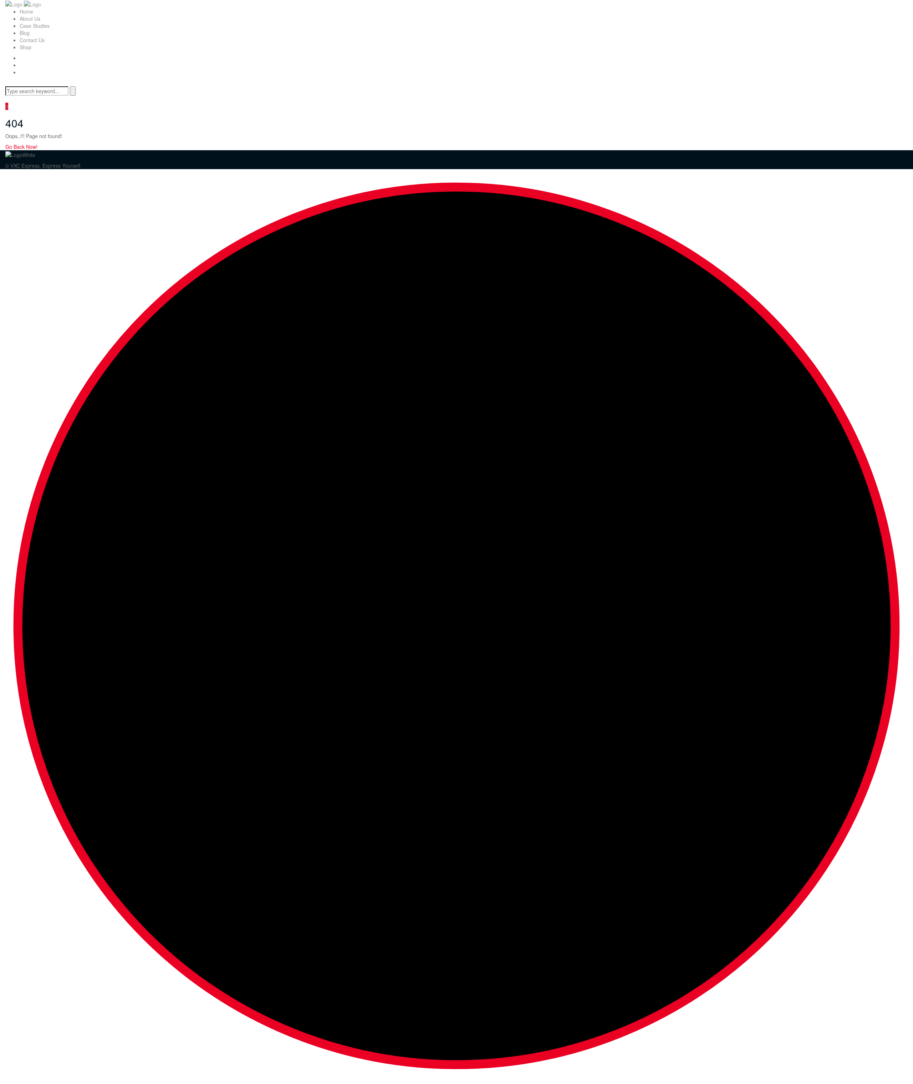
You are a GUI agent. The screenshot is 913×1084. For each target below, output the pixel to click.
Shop (25, 47)
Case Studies (35, 25)
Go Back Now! (22, 146)
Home (26, 11)
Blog (25, 32)
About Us (30, 18)
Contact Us (32, 40)
